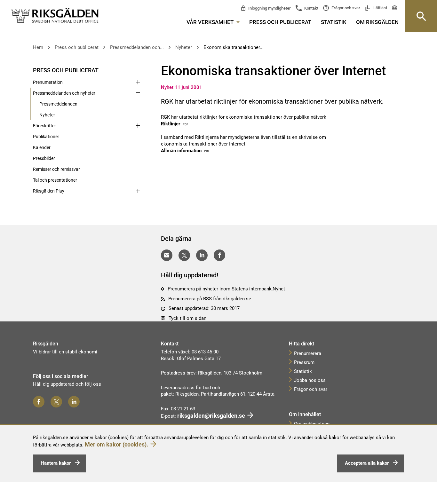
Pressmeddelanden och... (137, 47)
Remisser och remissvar (56, 169)
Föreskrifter (44, 125)
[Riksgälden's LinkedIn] (74, 401)
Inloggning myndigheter (269, 8)
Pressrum (304, 362)
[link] (55, 15)
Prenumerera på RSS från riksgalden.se (209, 299)
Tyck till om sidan (187, 318)
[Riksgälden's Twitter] (56, 401)
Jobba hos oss (310, 380)
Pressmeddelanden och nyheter (64, 93)
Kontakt (310, 8)
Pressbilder (44, 158)
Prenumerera (307, 353)
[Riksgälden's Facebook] (38, 401)
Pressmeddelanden (58, 104)
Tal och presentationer (55, 180)
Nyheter (183, 47)
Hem (38, 47)
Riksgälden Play (48, 191)
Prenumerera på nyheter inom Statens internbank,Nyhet (226, 289)
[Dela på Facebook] (219, 255)
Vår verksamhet (211, 22)
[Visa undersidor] (137, 69)
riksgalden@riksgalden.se (211, 415)
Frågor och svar (345, 7)
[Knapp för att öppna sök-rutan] (421, 16)
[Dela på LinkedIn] (202, 255)
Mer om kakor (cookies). (116, 444)
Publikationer (46, 136)
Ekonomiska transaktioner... (233, 47)
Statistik (333, 22)
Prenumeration (48, 82)
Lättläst (379, 7)
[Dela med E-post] (166, 255)
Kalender (42, 147)
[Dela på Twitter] (184, 255)
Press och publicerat (280, 22)
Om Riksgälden (377, 22)
